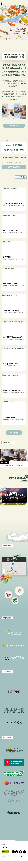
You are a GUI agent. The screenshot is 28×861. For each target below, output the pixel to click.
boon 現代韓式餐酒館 (10, 283)
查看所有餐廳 (14, 433)
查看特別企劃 (14, 126)
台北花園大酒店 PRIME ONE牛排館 (13, 337)
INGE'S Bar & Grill (9, 417)
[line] (20, 852)
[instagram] (16, 852)
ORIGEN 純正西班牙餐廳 (11, 310)
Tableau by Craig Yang (10, 230)
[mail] (24, 852)
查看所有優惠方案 (14, 167)
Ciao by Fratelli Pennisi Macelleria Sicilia (11, 364)
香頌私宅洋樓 (7, 257)
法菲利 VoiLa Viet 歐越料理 (11, 390)
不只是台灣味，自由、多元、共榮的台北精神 (12, 465)
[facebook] (13, 852)
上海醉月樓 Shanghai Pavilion (13, 203)
